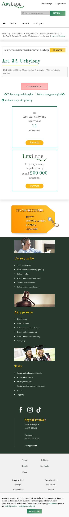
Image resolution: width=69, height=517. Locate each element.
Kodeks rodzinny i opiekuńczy (28, 327)
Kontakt (25, 466)
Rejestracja (46, 3)
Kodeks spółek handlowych (27, 332)
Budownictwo (18, 489)
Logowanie (61, 3)
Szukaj (57, 13)
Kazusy (31, 224)
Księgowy (20, 394)
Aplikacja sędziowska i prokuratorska (30, 386)
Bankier (51, 489)
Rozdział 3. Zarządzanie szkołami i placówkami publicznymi (26, 36)
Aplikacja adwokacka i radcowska (29, 373)
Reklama (44, 460)
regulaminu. (52, 503)
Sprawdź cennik (29, 210)
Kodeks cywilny (23, 274)
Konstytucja (21, 340)
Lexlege (18, 484)
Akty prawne (30, 33)
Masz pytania (30, 445)
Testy (13, 24)
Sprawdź (34, 142)
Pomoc (24, 460)
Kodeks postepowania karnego (28, 287)
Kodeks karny (22, 319)
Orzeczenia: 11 (34, 86)
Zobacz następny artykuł (49, 94)
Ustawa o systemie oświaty (49, 33)
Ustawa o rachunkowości (26, 282)
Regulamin (44, 466)
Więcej (39, 24)
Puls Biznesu (51, 484)
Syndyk (19, 390)
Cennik (26, 24)
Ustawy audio (35, 221)
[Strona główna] (4, 24)
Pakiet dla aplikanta (24, 265)
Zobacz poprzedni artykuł (20, 94)
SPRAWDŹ (57, 50)
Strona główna (16, 33)
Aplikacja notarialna (24, 381)
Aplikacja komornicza (25, 377)
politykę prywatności (27, 505)
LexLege (32, 228)
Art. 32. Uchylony (59, 36)
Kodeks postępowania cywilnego (29, 278)
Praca (24, 472)
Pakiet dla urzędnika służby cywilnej (30, 269)
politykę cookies (11, 505)
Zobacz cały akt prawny (18, 100)
